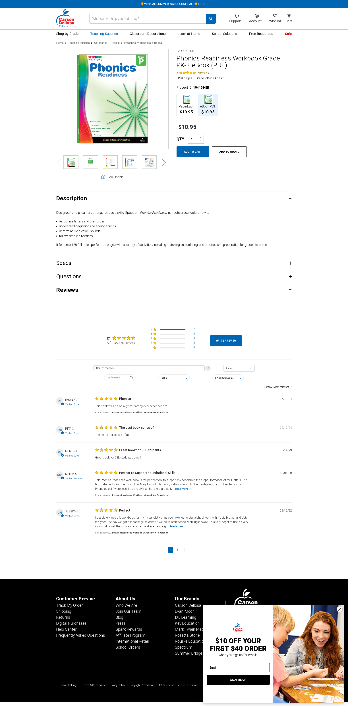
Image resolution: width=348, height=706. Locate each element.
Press (120, 623)
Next (164, 162)
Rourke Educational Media (198, 641)
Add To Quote (229, 152)
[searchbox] (149, 368)
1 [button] (170, 550)
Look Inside (115, 177)
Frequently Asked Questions (80, 635)
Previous (59, 162)
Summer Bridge (188, 653)
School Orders (128, 647)
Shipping (63, 611)
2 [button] (177, 550)
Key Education (187, 623)
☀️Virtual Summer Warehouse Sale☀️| (174, 4)
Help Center (66, 629)
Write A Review (226, 341)
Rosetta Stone (187, 635)
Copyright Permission (141, 685)
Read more (181, 489)
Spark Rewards (129, 629)
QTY (180, 139)
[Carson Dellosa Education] (66, 18)
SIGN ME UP (238, 680)
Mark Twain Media (191, 629)
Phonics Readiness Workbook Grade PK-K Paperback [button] (140, 412)
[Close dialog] (340, 609)
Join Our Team (128, 611)
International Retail (132, 641)
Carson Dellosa (188, 605)
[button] (174, 198)
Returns (63, 617)
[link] (193, 73)
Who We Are (126, 605)
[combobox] (239, 368)
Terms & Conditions (93, 685)
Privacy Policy (117, 685)
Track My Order (69, 605)
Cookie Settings (69, 685)
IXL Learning (185, 617)
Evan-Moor (184, 611)
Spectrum (183, 647)
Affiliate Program (130, 635)
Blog (119, 617)
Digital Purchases (71, 623)
